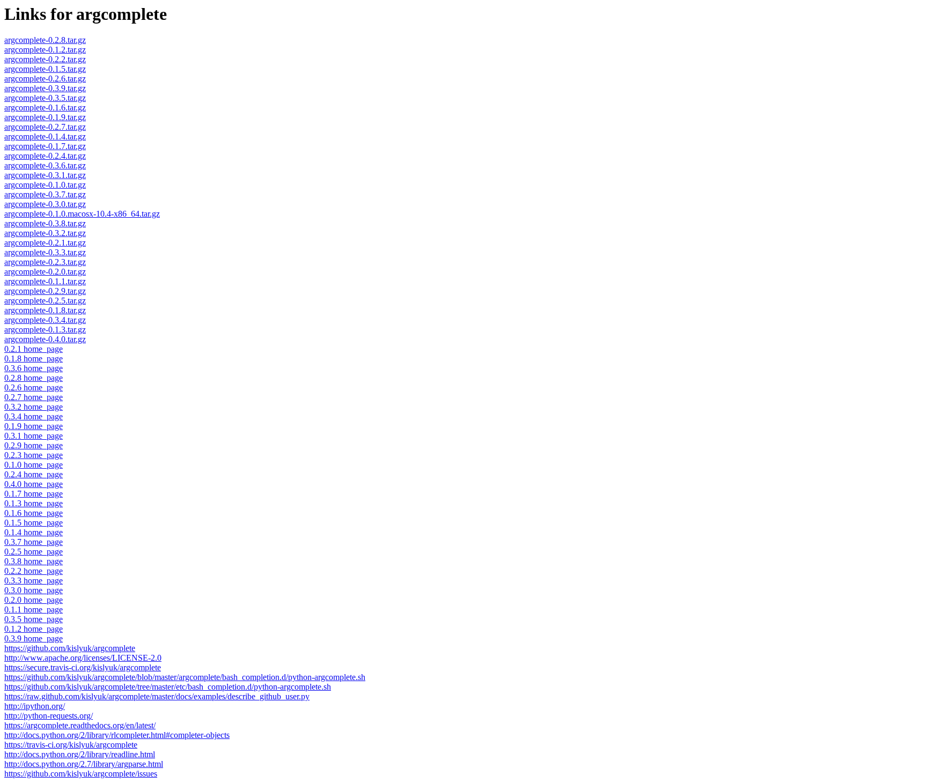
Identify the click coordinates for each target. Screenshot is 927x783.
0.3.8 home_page (33, 561)
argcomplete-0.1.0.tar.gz (45, 184)
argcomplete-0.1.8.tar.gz (45, 310)
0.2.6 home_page (33, 387)
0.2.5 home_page (33, 551)
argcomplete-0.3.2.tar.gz (45, 233)
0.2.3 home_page (33, 455)
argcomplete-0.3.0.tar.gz (45, 204)
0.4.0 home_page (33, 484)
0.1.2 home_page (33, 628)
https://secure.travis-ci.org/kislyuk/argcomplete (82, 667)
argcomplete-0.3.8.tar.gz (45, 223)
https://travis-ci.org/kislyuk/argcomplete (70, 744)
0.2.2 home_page (33, 570)
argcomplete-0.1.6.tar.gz (45, 107)
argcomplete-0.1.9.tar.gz (45, 117)
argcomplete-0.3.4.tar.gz (45, 319)
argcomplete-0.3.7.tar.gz (45, 194)
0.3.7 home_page (33, 541)
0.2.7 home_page (33, 397)
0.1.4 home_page (33, 532)
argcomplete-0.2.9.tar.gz (45, 291)
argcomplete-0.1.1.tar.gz (45, 281)
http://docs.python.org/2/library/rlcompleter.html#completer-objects (117, 735)
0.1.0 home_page (33, 464)
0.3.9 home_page (33, 638)
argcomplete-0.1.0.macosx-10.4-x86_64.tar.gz (82, 213)
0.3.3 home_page (33, 580)
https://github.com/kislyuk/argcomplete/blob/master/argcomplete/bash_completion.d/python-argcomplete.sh (184, 677)
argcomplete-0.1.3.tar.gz (45, 329)
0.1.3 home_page (33, 503)
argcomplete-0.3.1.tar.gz (45, 175)
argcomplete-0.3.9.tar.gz (45, 88)
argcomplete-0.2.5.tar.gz (45, 300)
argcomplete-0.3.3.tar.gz (45, 252)
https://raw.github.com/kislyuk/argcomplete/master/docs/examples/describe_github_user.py (157, 696)
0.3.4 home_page (33, 416)
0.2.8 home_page (33, 377)
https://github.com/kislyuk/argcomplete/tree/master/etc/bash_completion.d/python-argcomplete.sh (167, 686)
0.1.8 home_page (33, 358)
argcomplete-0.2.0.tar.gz (45, 271)
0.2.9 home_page (33, 445)
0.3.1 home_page (33, 435)
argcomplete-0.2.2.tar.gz (45, 59)
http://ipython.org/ (34, 706)
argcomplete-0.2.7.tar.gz (45, 126)
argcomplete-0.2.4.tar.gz (45, 155)
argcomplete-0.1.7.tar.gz (45, 146)
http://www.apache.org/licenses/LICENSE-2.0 (82, 657)
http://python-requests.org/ (48, 715)
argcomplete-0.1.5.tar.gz (45, 68)
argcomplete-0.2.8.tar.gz (45, 40)
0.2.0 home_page (33, 599)
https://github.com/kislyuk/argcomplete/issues (80, 773)
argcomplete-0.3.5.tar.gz (45, 97)
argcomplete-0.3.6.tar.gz (45, 165)
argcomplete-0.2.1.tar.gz (45, 242)
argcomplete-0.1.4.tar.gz (45, 136)
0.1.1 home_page (33, 609)
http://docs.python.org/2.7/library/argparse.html (83, 764)
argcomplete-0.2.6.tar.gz (45, 78)
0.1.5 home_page (33, 522)
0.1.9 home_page (33, 426)
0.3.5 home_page (33, 619)
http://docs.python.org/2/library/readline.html (79, 754)
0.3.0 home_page (33, 590)
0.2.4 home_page (33, 474)
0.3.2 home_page (33, 406)
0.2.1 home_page (33, 348)
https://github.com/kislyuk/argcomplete (69, 648)
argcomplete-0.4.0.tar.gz (45, 339)
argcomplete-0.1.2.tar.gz (45, 49)
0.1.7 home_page (33, 493)
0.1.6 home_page (33, 513)
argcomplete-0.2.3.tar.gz (45, 262)
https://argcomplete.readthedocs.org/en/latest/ (80, 725)
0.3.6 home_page (33, 368)
